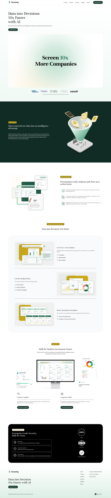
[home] (13, 2)
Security (77, 2)
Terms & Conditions (94, 474)
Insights (83, 2)
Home (81, 471)
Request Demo (97, 2)
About (88, 2)
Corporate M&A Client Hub (95, 471)
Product (66, 2)
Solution (71, 2)
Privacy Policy (92, 476)
